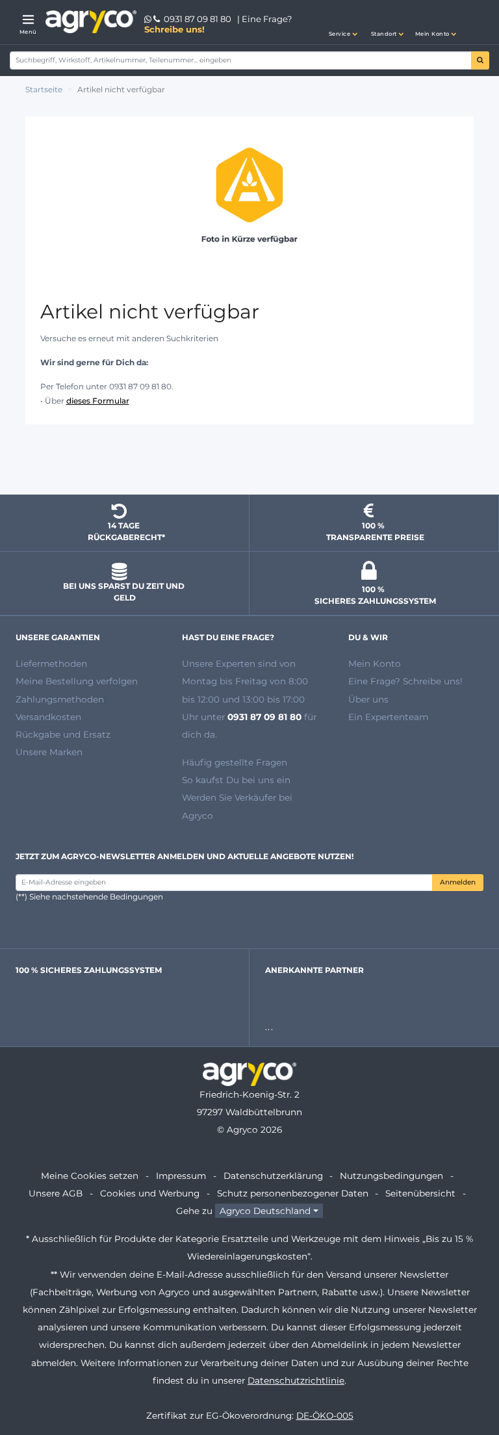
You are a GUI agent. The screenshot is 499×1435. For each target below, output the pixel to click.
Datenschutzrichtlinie (296, 1380)
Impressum (181, 1175)
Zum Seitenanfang (249, 461)
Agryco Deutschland (265, 1211)
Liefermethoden (51, 663)
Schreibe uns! (174, 29)
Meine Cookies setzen (89, 1175)
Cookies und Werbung (149, 1193)
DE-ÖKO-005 (324, 1415)
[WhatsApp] (148, 19)
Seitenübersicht (420, 1193)
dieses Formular (97, 401)
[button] (343, 22)
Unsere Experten (220, 663)
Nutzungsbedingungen (391, 1175)
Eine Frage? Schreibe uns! (405, 681)
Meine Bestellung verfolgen (77, 681)
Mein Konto (374, 663)
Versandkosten (48, 717)
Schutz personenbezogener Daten (292, 1193)
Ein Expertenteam (388, 717)
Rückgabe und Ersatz (63, 734)
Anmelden (458, 882)
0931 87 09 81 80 (197, 19)
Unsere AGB (56, 1193)
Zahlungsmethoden (60, 699)
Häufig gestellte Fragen (234, 762)
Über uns (368, 699)
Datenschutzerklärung (273, 1175)
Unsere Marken (49, 752)
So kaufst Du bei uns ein (236, 780)
